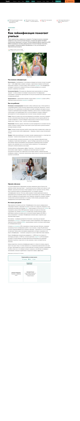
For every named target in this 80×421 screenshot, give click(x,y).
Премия (33, 1)
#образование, (11, 253)
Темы (23, 1)
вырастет (37, 236)
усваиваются (39, 98)
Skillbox (24, 222)
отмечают (37, 85)
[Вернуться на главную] (7, 1)
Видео (47, 1)
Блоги (19, 1)
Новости (14, 1)
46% (26, 208)
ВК (30, 259)
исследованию (16, 226)
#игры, (15, 253)
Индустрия (39, 1)
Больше (46, 208)
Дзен (34, 259)
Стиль (44, 1)
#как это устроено (20, 253)
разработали (24, 211)
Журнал (27, 1)
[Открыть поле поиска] (52, 1)
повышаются (25, 100)
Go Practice (17, 220)
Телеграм (25, 259)
